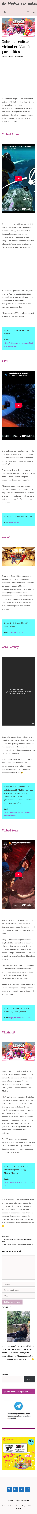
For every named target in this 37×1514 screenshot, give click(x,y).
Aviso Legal (22, 1506)
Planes (6, 1236)
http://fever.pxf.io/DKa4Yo (20, 1018)
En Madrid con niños (19, 4)
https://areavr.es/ (16, 632)
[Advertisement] (18, 78)
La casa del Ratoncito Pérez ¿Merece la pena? (18, 1244)
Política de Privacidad (9, 1506)
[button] (5, 12)
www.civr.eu (14, 522)
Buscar (5, 1375)
